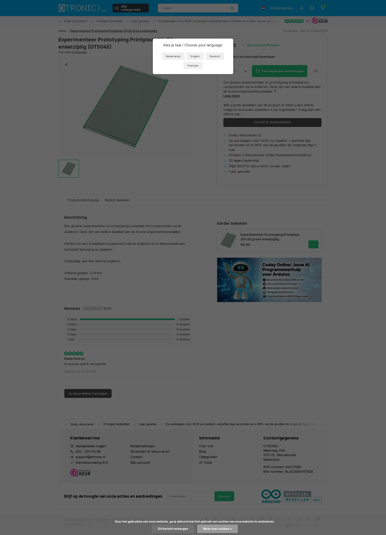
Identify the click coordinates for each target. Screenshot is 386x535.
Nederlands (173, 56)
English (195, 56)
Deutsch (215, 56)
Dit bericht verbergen (173, 528)
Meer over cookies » (217, 528)
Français (193, 65)
